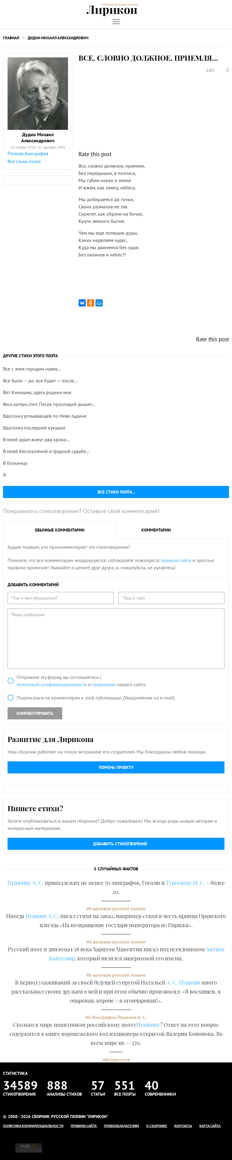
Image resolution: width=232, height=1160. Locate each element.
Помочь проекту (116, 767)
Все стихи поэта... (116, 492)
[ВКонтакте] (82, 303)
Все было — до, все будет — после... (40, 381)
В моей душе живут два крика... (36, 439)
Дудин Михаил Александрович (58, 37)
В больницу (15, 463)
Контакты (183, 1125)
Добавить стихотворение (120, 844)
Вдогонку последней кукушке (34, 428)
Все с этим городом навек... (32, 369)
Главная (11, 37)
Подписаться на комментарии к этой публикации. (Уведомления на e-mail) (96, 698)
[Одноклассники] (90, 303)
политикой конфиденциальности (52, 684)
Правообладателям (121, 1125)
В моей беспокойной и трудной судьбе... (46, 451)
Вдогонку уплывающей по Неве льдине (44, 416)
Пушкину (148, 1024)
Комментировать (35, 713)
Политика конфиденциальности (33, 1125)
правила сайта (176, 560)
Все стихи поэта (24, 161)
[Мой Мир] (99, 303)
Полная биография (28, 153)
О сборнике (156, 1125)
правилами (104, 684)
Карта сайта (210, 1125)
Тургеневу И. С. (185, 882)
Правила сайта (84, 1125)
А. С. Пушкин (183, 982)
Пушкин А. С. (42, 916)
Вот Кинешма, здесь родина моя (37, 392)
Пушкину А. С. (25, 882)
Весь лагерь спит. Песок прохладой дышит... (49, 404)
